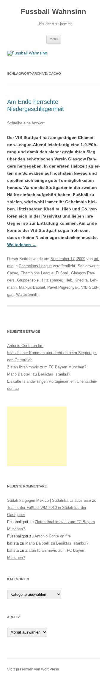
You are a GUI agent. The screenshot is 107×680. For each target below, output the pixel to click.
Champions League (35, 266)
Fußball (62, 273)
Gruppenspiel (28, 280)
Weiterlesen (21, 244)
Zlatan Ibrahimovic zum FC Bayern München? (46, 367)
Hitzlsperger (52, 280)
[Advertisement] (37, 436)
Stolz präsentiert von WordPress (33, 669)
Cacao (12, 273)
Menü (54, 39)
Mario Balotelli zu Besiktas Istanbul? (38, 374)
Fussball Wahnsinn (53, 11)
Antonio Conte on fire (25, 345)
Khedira (81, 280)
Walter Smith (27, 294)
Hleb (68, 280)
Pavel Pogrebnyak (63, 287)
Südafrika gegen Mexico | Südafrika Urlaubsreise (49, 500)
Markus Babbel (32, 287)
